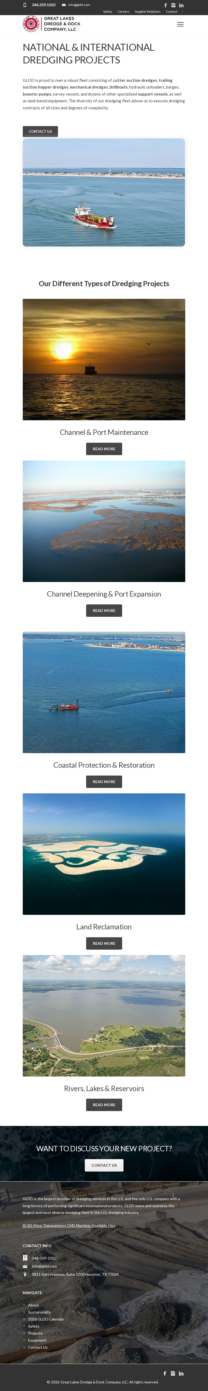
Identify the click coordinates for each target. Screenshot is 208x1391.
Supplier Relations (148, 11)
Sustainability (39, 1312)
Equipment (37, 1340)
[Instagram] (173, 5)
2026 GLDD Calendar (46, 1319)
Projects (35, 1333)
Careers (123, 11)
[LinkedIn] (181, 5)
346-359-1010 (44, 1258)
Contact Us (38, 1347)
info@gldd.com (44, 1266)
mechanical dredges (89, 86)
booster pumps (37, 94)
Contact (171, 11)
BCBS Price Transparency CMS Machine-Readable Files (69, 1225)
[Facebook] (166, 5)
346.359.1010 (43, 4)
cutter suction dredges (135, 80)
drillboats (118, 86)
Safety (107, 11)
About (33, 1305)
